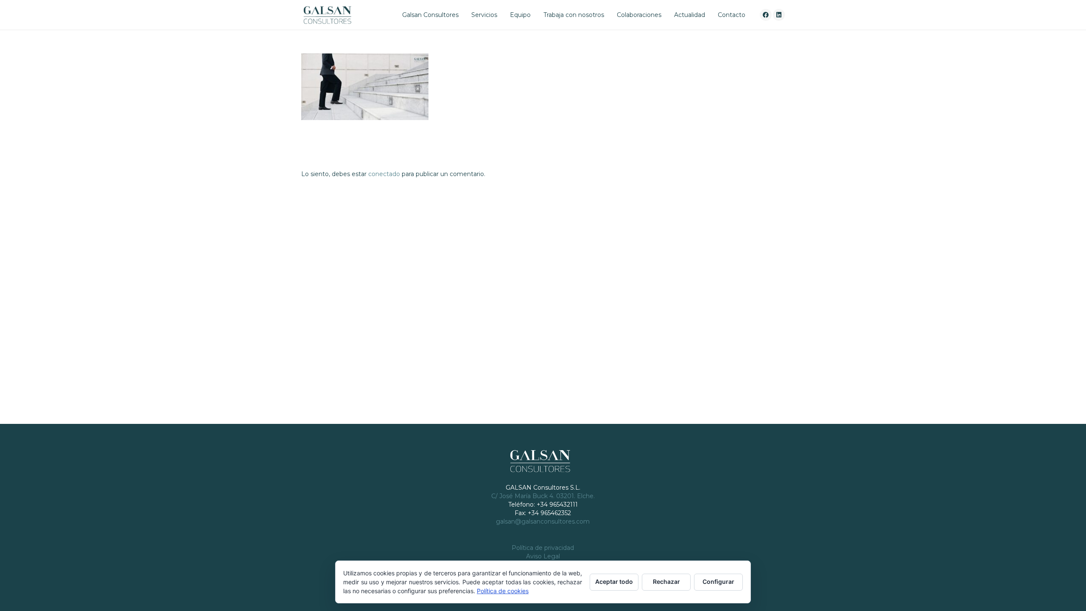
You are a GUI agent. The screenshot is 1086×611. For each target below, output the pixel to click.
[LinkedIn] (779, 15)
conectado (384, 174)
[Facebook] (766, 15)
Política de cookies (503, 590)
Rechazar (666, 581)
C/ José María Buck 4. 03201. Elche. (543, 496)
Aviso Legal (543, 556)
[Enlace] (327, 14)
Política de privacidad (543, 548)
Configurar (718, 581)
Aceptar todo (614, 581)
